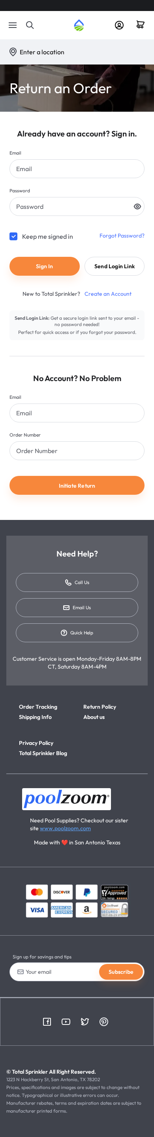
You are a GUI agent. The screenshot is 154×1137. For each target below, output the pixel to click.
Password (19, 190)
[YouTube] (66, 1021)
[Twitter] (85, 1021)
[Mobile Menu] (13, 25)
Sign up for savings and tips (42, 957)
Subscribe (121, 971)
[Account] (119, 25)
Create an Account (107, 293)
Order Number (25, 435)
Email (15, 153)
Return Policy (99, 706)
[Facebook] (47, 1021)
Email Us (82, 607)
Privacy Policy (36, 742)
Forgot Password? (122, 235)
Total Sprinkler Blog (43, 753)
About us (94, 717)
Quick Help (81, 633)
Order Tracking (38, 706)
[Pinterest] (104, 1021)
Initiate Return (77, 485)
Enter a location (42, 52)
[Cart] (143, 25)
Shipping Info (35, 717)
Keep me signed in (47, 236)
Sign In (44, 266)
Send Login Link (114, 266)
